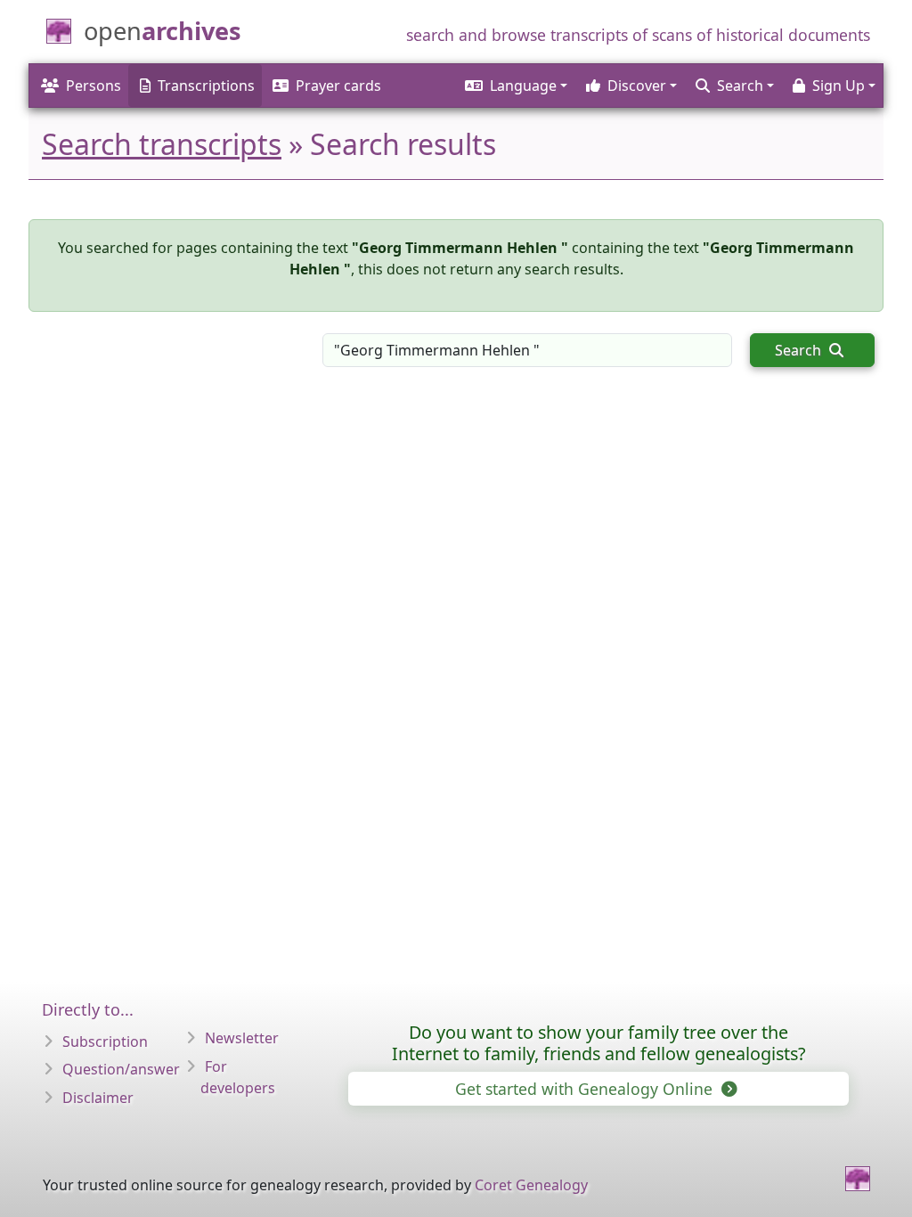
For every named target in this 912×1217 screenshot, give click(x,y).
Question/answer (121, 1069)
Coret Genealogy (531, 1185)
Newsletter (242, 1038)
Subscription (105, 1041)
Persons (93, 85)
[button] (514, 85)
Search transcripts (161, 144)
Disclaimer (98, 1097)
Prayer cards (338, 85)
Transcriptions (206, 85)
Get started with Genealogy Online (586, 1088)
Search (800, 350)
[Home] (857, 1178)
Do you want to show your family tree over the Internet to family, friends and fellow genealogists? (599, 1043)
